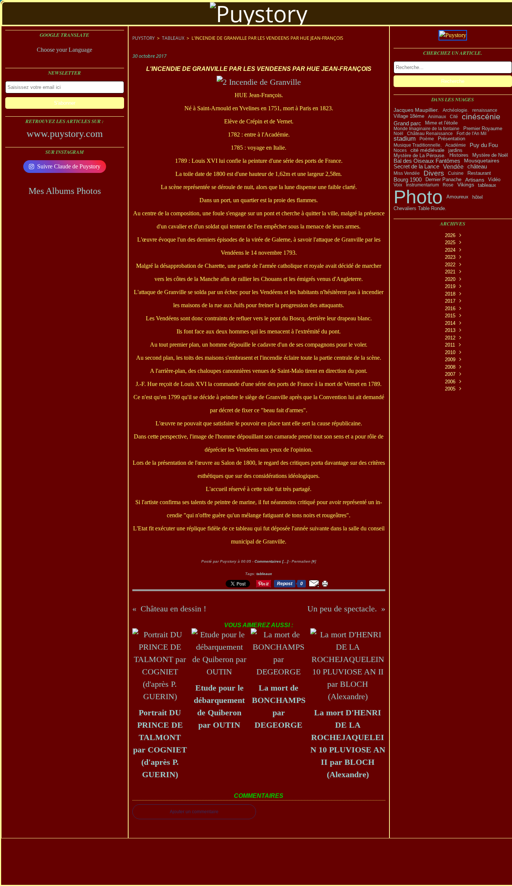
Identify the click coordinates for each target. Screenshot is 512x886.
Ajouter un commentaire (194, 811)
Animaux (437, 116)
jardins (455, 150)
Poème (426, 139)
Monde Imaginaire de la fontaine (427, 128)
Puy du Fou (484, 145)
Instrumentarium (422, 185)
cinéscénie (481, 117)
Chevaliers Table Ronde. (420, 208)
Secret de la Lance (416, 167)
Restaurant (479, 173)
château (477, 167)
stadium (405, 139)
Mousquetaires (481, 161)
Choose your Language (64, 50)
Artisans (474, 179)
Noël (398, 133)
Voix (398, 185)
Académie (455, 145)
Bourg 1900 (408, 180)
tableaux (487, 185)
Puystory (143, 38)
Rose (448, 185)
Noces (400, 150)
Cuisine (456, 173)
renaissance (484, 110)
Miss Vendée (407, 173)
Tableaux (173, 38)
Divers (434, 173)
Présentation (451, 139)
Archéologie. (456, 110)
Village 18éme (409, 116)
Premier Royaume (482, 128)
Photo (418, 197)
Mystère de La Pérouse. (420, 155)
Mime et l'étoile (441, 123)
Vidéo (494, 179)
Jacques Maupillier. (416, 110)
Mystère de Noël (490, 155)
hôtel (477, 197)
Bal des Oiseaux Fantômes (427, 161)
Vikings (465, 185)
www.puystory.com (65, 133)
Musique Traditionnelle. (418, 145)
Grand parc (407, 123)
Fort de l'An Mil (472, 133)
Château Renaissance (430, 133)
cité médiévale (427, 150)
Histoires (459, 155)
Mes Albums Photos (64, 191)
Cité (454, 116)
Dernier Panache (443, 179)
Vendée (453, 167)
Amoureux (457, 197)
